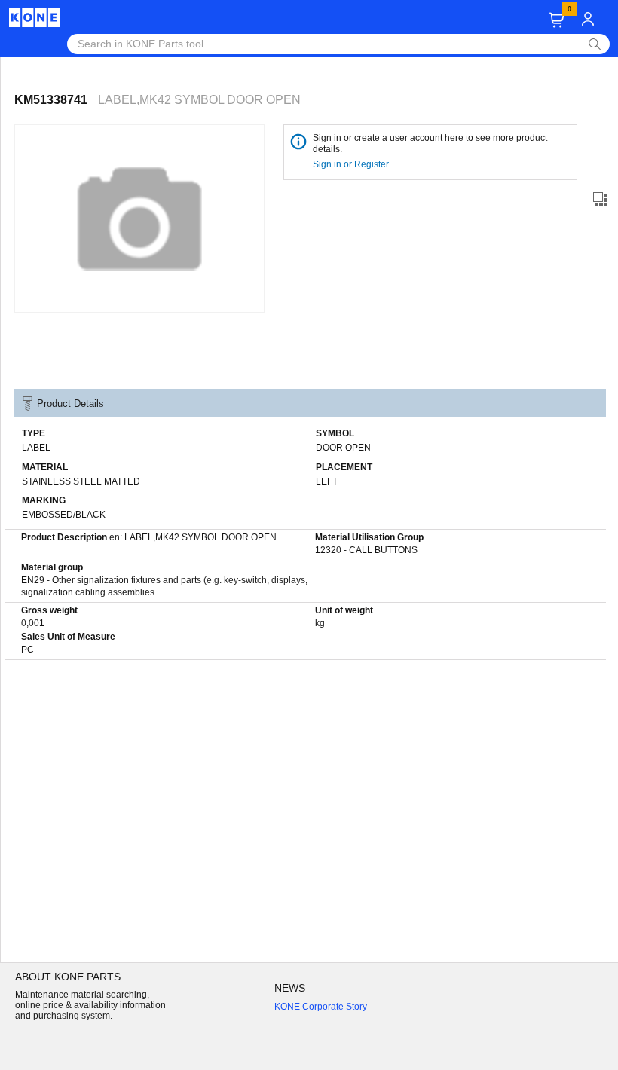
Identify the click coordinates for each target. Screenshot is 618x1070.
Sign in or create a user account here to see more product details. (430, 143)
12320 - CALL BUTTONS (366, 550)
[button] (556, 20)
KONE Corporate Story (320, 1006)
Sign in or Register (352, 164)
